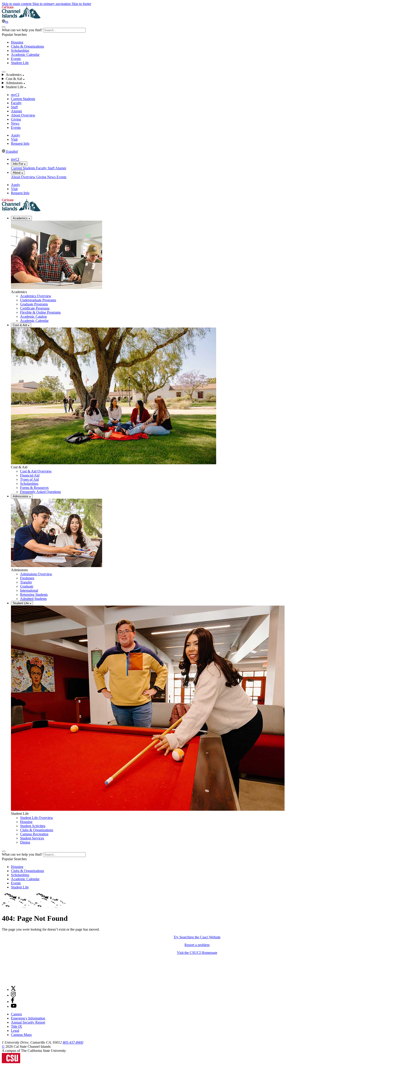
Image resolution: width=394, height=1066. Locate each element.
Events (16, 59)
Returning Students (34, 594)
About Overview (23, 115)
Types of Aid (29, 479)
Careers (16, 1014)
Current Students (23, 99)
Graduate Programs (34, 304)
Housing (17, 42)
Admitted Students (33, 599)
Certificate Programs (34, 308)
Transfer (26, 582)
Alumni (16, 111)
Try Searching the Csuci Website (197, 937)
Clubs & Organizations (27, 46)
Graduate (26, 586)
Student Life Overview (36, 818)
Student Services (32, 838)
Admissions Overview (36, 574)
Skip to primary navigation (52, 4)
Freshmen (27, 578)
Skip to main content (17, 4)
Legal (15, 1030)
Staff (14, 107)
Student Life (20, 63)
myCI (15, 95)
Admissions (21, 496)
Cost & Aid (20, 325)
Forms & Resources (34, 488)
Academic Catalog (33, 316)
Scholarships (20, 50)
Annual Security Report (28, 1022)
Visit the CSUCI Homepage (197, 953)
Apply (15, 135)
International (29, 590)
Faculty (16, 103)
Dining (25, 842)
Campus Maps (21, 1035)
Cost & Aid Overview (36, 471)
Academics (21, 218)
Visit (14, 139)
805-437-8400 (73, 1042)
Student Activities (32, 826)
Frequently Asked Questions (40, 492)
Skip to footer (81, 4)
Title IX (16, 1026)
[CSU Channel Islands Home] (21, 17)
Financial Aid (29, 475)
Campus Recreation (34, 834)
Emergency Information (28, 1018)
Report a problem (197, 945)
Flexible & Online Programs (40, 312)
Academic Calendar (25, 55)
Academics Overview (35, 296)
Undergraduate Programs (38, 300)
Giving (16, 119)
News (15, 123)
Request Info (20, 143)
